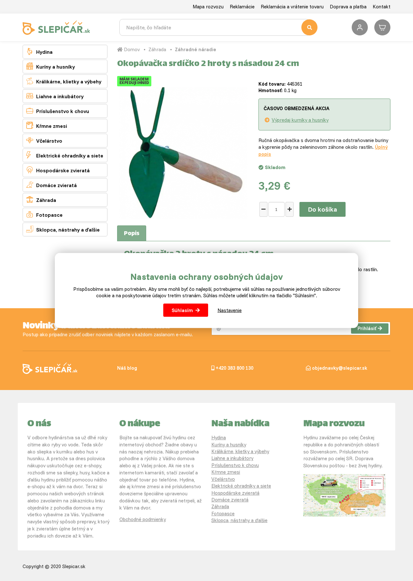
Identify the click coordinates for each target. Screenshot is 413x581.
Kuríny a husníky (50, 66)
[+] (290, 209)
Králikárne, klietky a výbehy (63, 81)
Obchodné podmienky (142, 519)
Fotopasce (44, 214)
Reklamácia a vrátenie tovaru (292, 7)
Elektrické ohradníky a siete (64, 155)
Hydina (39, 51)
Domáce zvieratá (51, 184)
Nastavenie (229, 310)
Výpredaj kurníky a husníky (300, 120)
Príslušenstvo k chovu (57, 110)
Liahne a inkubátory (55, 96)
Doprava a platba (348, 7)
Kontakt (381, 7)
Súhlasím (182, 310)
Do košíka (322, 209)
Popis (131, 234)
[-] (263, 209)
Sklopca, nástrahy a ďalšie (63, 229)
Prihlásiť (367, 328)
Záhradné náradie (195, 49)
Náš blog (127, 368)
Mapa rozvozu (208, 7)
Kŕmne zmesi (46, 125)
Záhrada (41, 199)
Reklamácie (242, 7)
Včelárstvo (44, 140)
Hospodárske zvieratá (58, 170)
